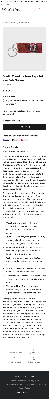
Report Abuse (24, 388)
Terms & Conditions (18, 381)
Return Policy (31, 384)
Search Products (15, 352)
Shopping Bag (34, 362)
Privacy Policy (33, 381)
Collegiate (24, 22)
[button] (11, 10)
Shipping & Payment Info (13, 384)
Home (5, 22)
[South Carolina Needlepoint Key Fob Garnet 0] (24, 49)
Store (13, 22)
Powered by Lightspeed (24, 392)
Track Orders (15, 362)
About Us (42, 384)
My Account (33, 352)
